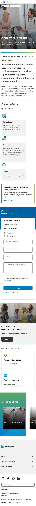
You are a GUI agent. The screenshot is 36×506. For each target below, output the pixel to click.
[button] (2, 2)
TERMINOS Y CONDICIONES (10, 493)
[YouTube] (13, 478)
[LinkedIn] (18, 478)
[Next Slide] (34, 402)
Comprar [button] (7, 339)
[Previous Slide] (29, 402)
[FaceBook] (8, 478)
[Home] (3, 6)
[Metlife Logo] (7, 447)
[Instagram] (2, 478)
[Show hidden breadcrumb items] (7, 6)
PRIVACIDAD (5, 496)
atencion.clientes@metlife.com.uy (13, 386)
